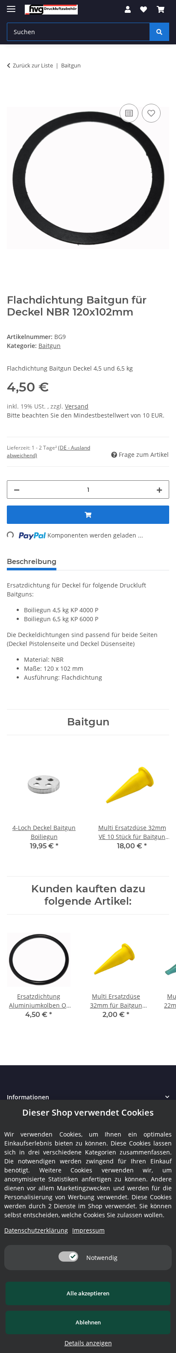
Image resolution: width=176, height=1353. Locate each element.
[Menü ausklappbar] (11, 5)
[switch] (68, 1256)
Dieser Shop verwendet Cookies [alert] (88, 1112)
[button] (127, 9)
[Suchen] (159, 32)
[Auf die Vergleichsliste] (129, 113)
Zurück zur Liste (33, 65)
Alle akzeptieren (88, 1293)
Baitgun (49, 346)
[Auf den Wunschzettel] (151, 113)
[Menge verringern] (16, 489)
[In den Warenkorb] (14, 92)
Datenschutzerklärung (36, 1230)
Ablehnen (88, 1322)
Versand (76, 406)
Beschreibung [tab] (31, 562)
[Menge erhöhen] (159, 489)
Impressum (88, 1230)
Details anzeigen (88, 1343)
